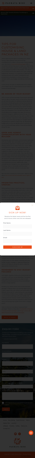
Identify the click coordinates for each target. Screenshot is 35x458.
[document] (17, 229)
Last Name (6, 230)
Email (5, 237)
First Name (7, 223)
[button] (31, 433)
